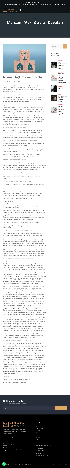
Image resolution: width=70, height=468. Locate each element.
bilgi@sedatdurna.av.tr (12, 4)
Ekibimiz (38, 432)
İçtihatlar (38, 437)
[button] (4, 464)
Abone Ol (60, 408)
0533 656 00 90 (40, 450)
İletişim (37, 439)
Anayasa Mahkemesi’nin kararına (27, 250)
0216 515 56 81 (39, 445)
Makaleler (60, 60)
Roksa (29, 464)
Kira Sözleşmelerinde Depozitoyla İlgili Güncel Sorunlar (63, 65)
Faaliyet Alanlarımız (40, 428)
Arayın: (34, 2)
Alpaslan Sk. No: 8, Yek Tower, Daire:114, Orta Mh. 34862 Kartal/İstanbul (37, 4)
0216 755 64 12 (47, 445)
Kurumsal (38, 430)
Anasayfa (25, 27)
